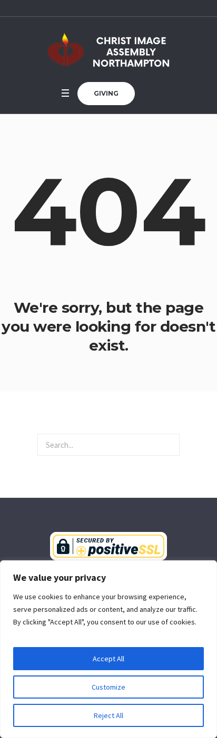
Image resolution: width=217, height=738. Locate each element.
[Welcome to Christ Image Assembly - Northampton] (108, 49)
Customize (108, 687)
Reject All (108, 715)
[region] (108, 649)
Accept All (108, 658)
